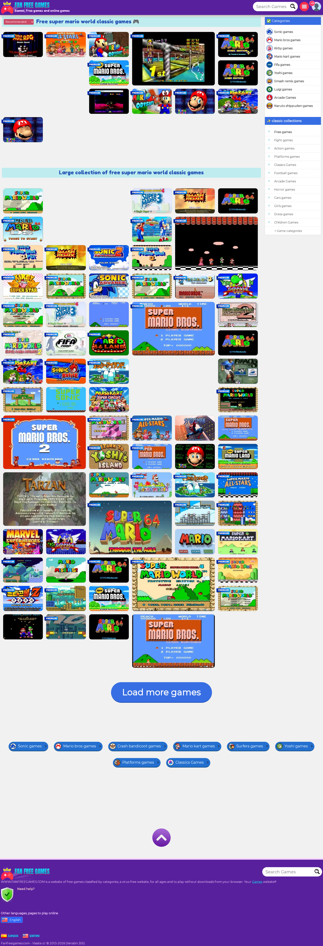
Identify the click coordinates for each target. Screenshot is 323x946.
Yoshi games (283, 73)
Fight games (283, 140)
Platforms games (287, 156)
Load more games (161, 692)
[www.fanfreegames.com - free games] (26, 873)
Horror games (284, 189)
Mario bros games (287, 40)
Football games (285, 173)
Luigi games (283, 89)
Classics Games (285, 165)
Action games (284, 148)
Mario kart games (287, 56)
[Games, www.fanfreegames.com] (26, 7)
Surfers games (249, 746)
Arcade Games (285, 97)
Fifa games (282, 65)
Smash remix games (289, 81)
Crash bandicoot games (139, 746)
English (15, 920)
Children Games (286, 222)
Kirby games (283, 48)
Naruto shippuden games (293, 106)
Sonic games (283, 32)
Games (257, 882)
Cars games (282, 198)
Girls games (282, 206)
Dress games (283, 214)
